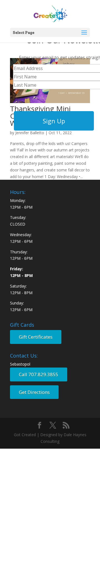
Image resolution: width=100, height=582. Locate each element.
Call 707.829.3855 (38, 374)
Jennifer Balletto (29, 132)
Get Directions (34, 392)
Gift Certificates (35, 337)
